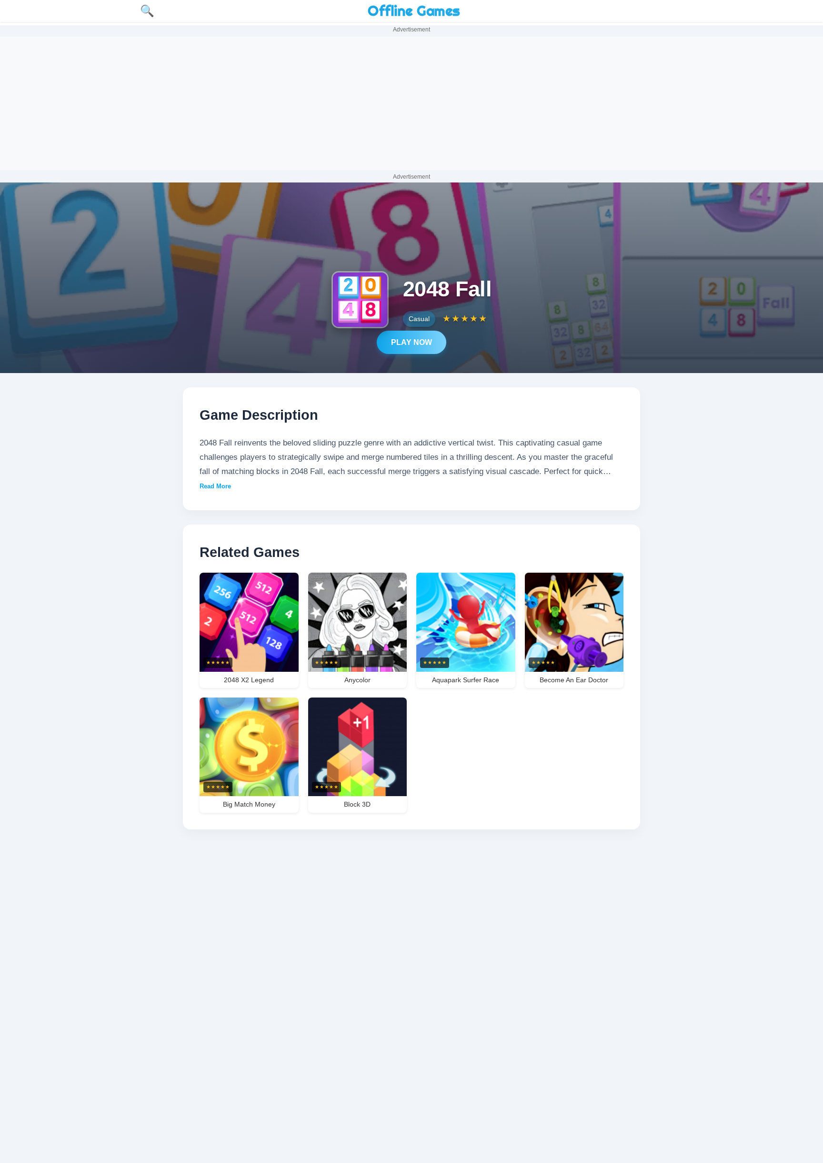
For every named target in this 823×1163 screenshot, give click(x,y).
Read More (215, 486)
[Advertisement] (411, 103)
